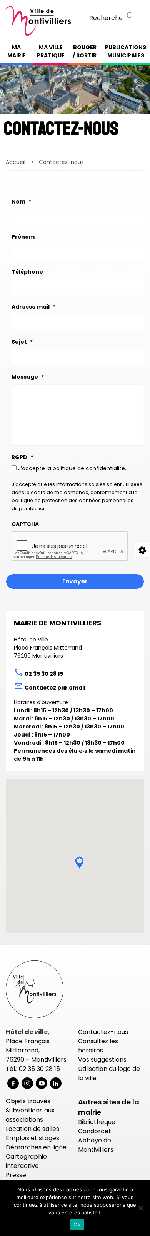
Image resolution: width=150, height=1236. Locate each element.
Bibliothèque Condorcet (96, 1126)
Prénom (23, 236)
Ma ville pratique (51, 51)
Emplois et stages (32, 1138)
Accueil (15, 162)
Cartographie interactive (26, 1161)
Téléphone (27, 271)
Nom (21, 201)
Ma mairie (16, 51)
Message (28, 376)
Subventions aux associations (30, 1115)
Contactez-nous (103, 1031)
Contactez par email (55, 687)
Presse (16, 1175)
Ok (76, 1224)
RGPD (22, 457)
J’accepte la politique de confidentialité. (72, 468)
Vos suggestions (102, 1059)
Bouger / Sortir (85, 51)
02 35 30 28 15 (44, 674)
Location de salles (32, 1128)
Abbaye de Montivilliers (95, 1145)
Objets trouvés (28, 1101)
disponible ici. (28, 508)
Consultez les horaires (98, 1046)
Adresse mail (33, 306)
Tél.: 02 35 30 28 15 (33, 1068)
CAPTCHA (25, 524)
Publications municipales (125, 51)
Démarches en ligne (36, 1147)
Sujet (22, 341)
